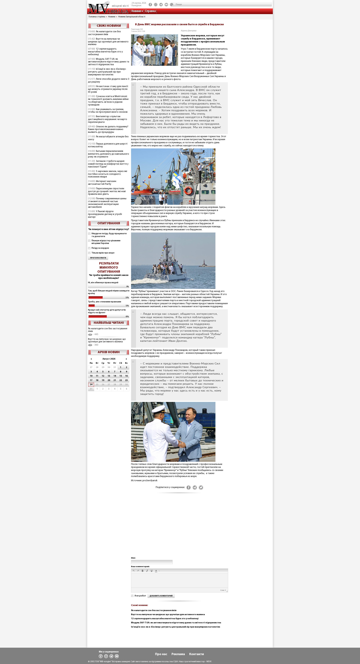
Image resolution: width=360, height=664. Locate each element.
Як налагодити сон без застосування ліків (104, 33)
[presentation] (134, 571)
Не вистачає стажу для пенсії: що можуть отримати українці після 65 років (108, 89)
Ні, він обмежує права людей (103, 283)
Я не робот (140, 596)
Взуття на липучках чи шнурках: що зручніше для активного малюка (108, 42)
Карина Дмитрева (188, 31)
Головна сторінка (97, 17)
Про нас (161, 654)
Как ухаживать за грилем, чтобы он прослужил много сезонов (108, 111)
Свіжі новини (109, 26)
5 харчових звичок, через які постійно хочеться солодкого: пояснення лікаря (107, 174)
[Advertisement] (179, 528)
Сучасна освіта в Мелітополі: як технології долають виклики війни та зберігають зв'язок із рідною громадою (108, 100)
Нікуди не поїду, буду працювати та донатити (109, 235)
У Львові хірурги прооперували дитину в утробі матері (105, 214)
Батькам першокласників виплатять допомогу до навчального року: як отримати (108, 154)
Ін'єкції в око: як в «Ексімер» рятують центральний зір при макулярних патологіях (107, 72)
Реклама (178, 654)
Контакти (196, 654)
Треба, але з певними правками (104, 302)
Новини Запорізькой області (131, 17)
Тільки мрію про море (103, 253)
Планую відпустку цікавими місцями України (106, 242)
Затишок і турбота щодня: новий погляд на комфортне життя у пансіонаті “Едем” (108, 164)
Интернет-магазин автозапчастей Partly (102, 182)
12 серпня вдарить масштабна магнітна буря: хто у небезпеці (105, 52)
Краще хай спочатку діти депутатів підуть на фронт (107, 311)
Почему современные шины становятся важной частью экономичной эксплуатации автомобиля (107, 202)
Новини (136, 11)
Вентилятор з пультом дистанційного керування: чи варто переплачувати (107, 119)
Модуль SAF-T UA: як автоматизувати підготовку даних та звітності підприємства (108, 62)
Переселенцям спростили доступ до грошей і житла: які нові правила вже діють (107, 191)
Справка (150, 11)
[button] (133, 571)
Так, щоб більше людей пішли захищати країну (108, 292)
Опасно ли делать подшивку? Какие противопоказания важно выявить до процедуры (108, 129)
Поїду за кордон (100, 248)
